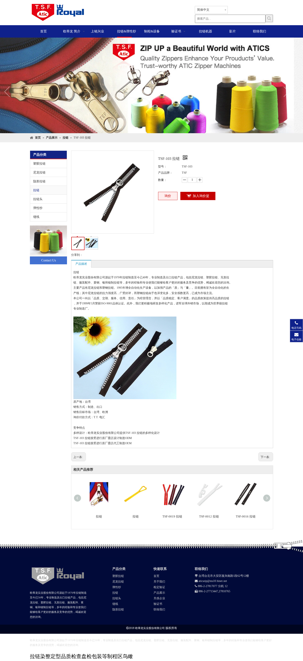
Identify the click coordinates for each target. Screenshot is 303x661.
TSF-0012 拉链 (209, 516)
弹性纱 (37, 208)
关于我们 (159, 581)
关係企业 (159, 598)
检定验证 (159, 587)
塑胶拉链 (39, 163)
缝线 (36, 216)
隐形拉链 (39, 181)
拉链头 (37, 199)
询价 (167, 196)
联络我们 (159, 609)
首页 (156, 576)
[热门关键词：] (269, 18)
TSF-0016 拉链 (246, 516)
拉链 (36, 190)
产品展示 (159, 592)
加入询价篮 (201, 196)
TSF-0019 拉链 (172, 516)
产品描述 (81, 263)
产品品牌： (165, 172)
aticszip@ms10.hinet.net (211, 581)
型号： (162, 166)
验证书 (158, 603)
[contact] (48, 244)
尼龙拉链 (39, 172)
